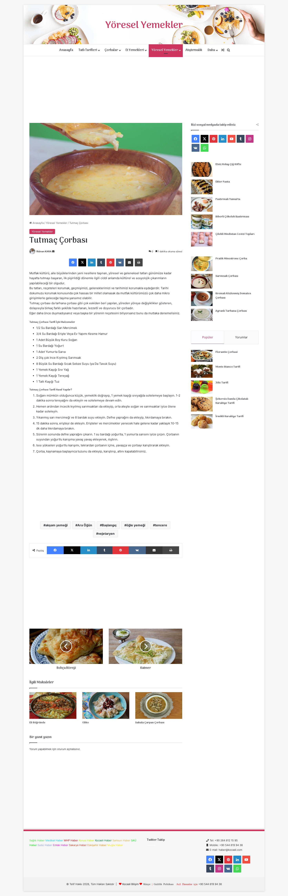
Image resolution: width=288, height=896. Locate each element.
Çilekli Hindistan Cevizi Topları (235, 234)
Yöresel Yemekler (164, 50)
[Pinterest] (110, 262)
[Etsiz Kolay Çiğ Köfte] (202, 169)
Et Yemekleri (135, 50)
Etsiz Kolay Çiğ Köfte (228, 164)
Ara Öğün (84, 525)
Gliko (85, 722)
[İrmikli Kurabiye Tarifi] (202, 421)
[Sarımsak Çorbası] (202, 281)
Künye (146, 884)
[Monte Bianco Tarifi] (202, 371)
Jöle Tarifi (222, 382)
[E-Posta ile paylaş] (129, 262)
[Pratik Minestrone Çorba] (202, 263)
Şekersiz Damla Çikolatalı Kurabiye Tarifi (232, 401)
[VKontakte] (120, 262)
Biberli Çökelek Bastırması (232, 216)
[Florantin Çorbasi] (202, 356)
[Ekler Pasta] (202, 187)
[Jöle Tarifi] (202, 387)
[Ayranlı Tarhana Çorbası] (202, 315)
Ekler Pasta (223, 182)
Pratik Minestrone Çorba (231, 258)
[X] (82, 262)
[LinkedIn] (92, 262)
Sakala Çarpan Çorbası (149, 722)
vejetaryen (106, 534)
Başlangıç (109, 525)
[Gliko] (105, 705)
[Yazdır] (139, 262)
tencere (161, 525)
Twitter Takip (156, 840)
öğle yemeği (135, 525)
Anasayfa (66, 50)
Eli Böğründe (37, 722)
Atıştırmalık (194, 50)
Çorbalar (111, 50)
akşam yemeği (56, 525)
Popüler (207, 337)
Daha (211, 50)
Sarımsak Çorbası (227, 276)
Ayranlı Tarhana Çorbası (231, 311)
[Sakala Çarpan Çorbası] (158, 705)
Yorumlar (241, 337)
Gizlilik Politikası (164, 884)
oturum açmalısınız (68, 749)
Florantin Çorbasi (227, 352)
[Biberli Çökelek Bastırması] (202, 221)
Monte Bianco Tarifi (228, 367)
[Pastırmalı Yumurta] (202, 204)
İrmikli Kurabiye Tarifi (230, 416)
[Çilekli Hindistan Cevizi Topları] (202, 239)
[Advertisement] (144, 89)
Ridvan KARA (44, 251)
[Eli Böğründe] (52, 705)
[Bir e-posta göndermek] (53, 251)
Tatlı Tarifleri (88, 50)
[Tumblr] (101, 262)
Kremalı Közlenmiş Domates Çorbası (233, 295)
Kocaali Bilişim (130, 884)
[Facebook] (73, 262)
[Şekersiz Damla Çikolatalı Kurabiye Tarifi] (202, 404)
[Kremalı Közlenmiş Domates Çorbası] (202, 298)
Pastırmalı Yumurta (228, 199)
